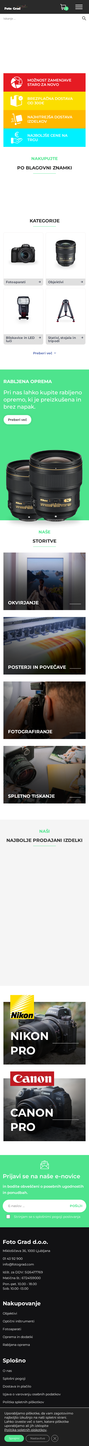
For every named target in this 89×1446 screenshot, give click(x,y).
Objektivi (10, 1313)
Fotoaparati (12, 1329)
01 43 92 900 (13, 1259)
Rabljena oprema (16, 1345)
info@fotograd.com (18, 1264)
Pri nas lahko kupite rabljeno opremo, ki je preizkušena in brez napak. (42, 399)
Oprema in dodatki (18, 1337)
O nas (7, 1371)
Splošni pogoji (14, 1378)
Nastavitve (37, 1438)
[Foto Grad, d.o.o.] (16, 7)
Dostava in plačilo (17, 1386)
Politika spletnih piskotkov (25, 1430)
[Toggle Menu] (79, 7)
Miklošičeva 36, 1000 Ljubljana (26, 1251)
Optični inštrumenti (18, 1321)
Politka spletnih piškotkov (23, 1402)
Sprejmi (14, 1438)
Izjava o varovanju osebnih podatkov (32, 1394)
